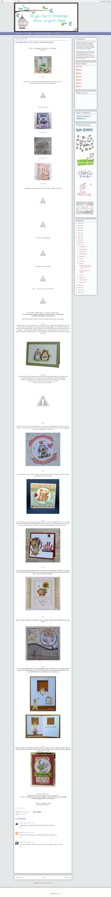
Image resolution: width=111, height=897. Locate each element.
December (82, 246)
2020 (79, 237)
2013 (79, 292)
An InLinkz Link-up (20, 808)
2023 (79, 230)
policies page (88, 42)
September (82, 254)
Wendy (21, 842)
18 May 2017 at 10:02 (29, 823)
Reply (21, 827)
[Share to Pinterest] (40, 812)
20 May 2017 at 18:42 (29, 842)
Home (43, 877)
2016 (79, 285)
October (81, 251)
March (81, 277)
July (80, 258)
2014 (79, 290)
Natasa (21, 832)
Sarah (42, 617)
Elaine (42, 471)
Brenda (43, 423)
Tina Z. (21, 823)
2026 (79, 223)
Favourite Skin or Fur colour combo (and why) (85, 267)
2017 (79, 244)
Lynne (42, 567)
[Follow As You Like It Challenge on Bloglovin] (83, 117)
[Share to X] (37, 812)
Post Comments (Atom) (46, 883)
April (80, 275)
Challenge (18, 33)
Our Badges (28, 33)
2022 (79, 233)
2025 (79, 225)
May (80, 263)
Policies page (81, 58)
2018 (79, 242)
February (82, 280)
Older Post (67, 877)
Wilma (42, 746)
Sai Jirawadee (42, 183)
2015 (79, 287)
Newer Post (19, 877)
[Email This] (33, 812)
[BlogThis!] (35, 812)
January (81, 282)
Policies (57, 33)
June (80, 261)
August (81, 256)
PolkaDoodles (22, 814)
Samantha (43, 374)
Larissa (43, 520)
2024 (79, 228)
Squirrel (43, 667)
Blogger (58, 893)
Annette (43, 323)
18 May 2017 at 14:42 (29, 832)
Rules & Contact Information (43, 33)
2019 (79, 240)
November (82, 249)
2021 (79, 235)
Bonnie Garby (43, 132)
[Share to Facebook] (38, 812)
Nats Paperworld (43, 158)
